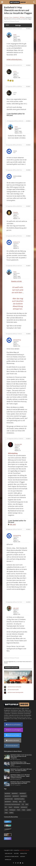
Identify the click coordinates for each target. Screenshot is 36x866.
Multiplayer (12, 810)
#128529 (28, 65)
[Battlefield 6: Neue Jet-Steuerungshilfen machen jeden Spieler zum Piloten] (7, 784)
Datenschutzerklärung (12, 856)
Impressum (8, 859)
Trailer (23, 810)
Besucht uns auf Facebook (14, 724)
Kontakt (22, 856)
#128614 (28, 438)
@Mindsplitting (12, 453)
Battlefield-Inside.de (24, 850)
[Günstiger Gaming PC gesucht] (7, 838)
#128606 (28, 236)
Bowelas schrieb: (16, 281)
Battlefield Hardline (19, 799)
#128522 (28, 28)
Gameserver (24, 807)
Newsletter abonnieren (13, 740)
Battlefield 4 (15, 713)
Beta (20, 801)
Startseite (6, 17)
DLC (6, 807)
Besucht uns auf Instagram (14, 730)
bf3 (24, 801)
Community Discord (12, 745)
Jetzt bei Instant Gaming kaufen (15, 692)
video (6, 812)
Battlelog (15, 801)
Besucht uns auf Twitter (13, 735)
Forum (28, 717)
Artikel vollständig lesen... (15, 59)
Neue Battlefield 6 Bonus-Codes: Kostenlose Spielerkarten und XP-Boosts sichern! (20, 763)
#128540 (28, 145)
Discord (16, 853)
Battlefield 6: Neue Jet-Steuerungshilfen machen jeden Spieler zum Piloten (20, 782)
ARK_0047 (13, 524)
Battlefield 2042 (22, 712)
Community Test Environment (12, 804)
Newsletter (23, 853)
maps (6, 810)
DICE (27, 804)
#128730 (28, 602)
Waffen (11, 812)
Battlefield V (16, 17)
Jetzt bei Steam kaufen (13, 689)
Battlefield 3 (21, 713)
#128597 (28, 206)
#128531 (28, 86)
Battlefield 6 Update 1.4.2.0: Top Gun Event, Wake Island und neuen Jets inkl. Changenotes (21, 756)
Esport (10, 807)
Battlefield (7, 793)
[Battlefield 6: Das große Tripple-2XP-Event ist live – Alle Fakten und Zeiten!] (7, 771)
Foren (11, 17)
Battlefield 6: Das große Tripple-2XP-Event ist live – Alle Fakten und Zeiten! (21, 769)
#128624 (28, 529)
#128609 (28, 333)
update (29, 810)
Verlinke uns (8, 853)
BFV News (22, 17)
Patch (18, 810)
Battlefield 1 (8, 713)
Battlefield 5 (16, 796)
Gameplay (16, 807)
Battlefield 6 (14, 712)
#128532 (28, 121)
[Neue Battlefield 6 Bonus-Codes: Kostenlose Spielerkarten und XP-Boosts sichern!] (7, 764)
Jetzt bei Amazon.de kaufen (14, 687)
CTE (23, 804)
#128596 (28, 170)
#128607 (28, 265)
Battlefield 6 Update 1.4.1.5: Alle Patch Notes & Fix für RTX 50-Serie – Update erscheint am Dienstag (20, 776)
